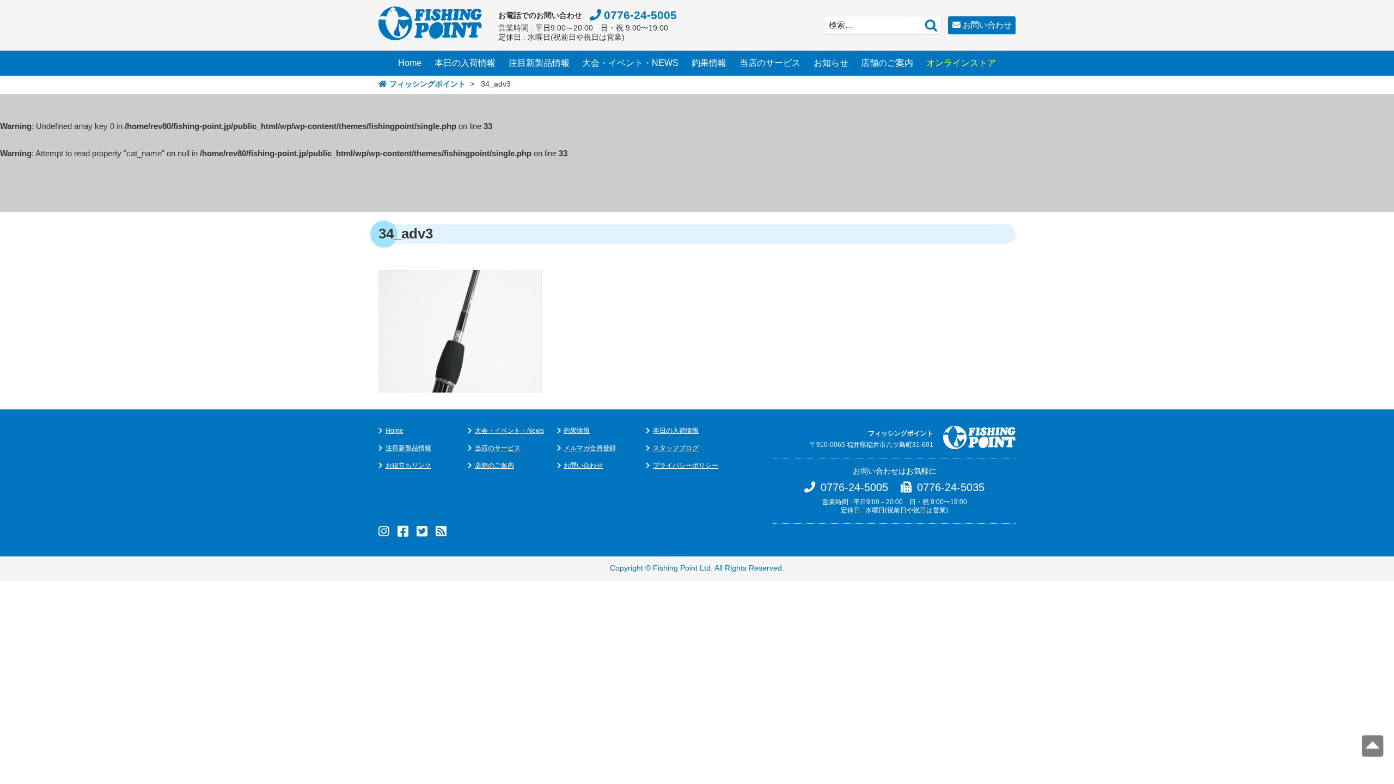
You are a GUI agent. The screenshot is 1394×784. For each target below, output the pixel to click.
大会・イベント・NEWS (630, 63)
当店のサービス (769, 63)
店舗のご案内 (887, 63)
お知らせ (831, 63)
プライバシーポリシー (685, 465)
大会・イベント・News (509, 430)
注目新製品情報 (539, 63)
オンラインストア (961, 63)
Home (409, 63)
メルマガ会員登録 (590, 448)
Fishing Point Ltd (682, 568)
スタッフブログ (676, 448)
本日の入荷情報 (465, 63)
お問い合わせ (987, 24)
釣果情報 (709, 63)
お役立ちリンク (408, 465)
